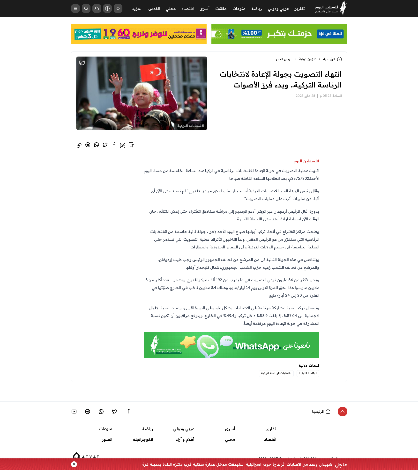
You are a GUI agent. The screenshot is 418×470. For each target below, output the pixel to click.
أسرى (204, 8)
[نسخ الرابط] (79, 145)
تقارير (300, 8)
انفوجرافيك (143, 439)
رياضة (256, 8)
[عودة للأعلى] (342, 411)
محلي (171, 8)
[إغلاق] (74, 464)
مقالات (221, 8)
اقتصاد (188, 8)
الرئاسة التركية (308, 373)
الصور (107, 439)
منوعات (239, 8)
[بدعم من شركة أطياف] (86, 455)
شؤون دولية (307, 59)
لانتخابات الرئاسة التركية (276, 373)
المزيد (137, 8)
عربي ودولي (278, 8)
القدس (154, 8)
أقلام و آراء (185, 439)
